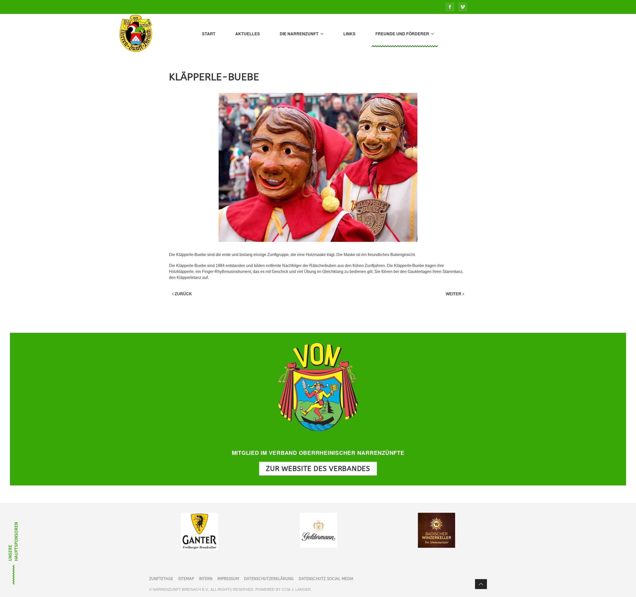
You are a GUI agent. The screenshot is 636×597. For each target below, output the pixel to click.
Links (349, 34)
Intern (205, 578)
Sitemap (186, 578)
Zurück (183, 294)
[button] (481, 584)
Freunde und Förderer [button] (402, 34)
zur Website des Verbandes (318, 469)
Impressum (228, 578)
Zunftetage (161, 578)
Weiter (453, 294)
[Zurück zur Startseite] (136, 34)
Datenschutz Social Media (326, 578)
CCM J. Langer (296, 589)
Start (208, 34)
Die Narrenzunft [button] (299, 34)
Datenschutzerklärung (269, 578)
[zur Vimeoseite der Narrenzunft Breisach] (462, 6)
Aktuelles (247, 34)
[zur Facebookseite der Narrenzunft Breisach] (449, 6)
